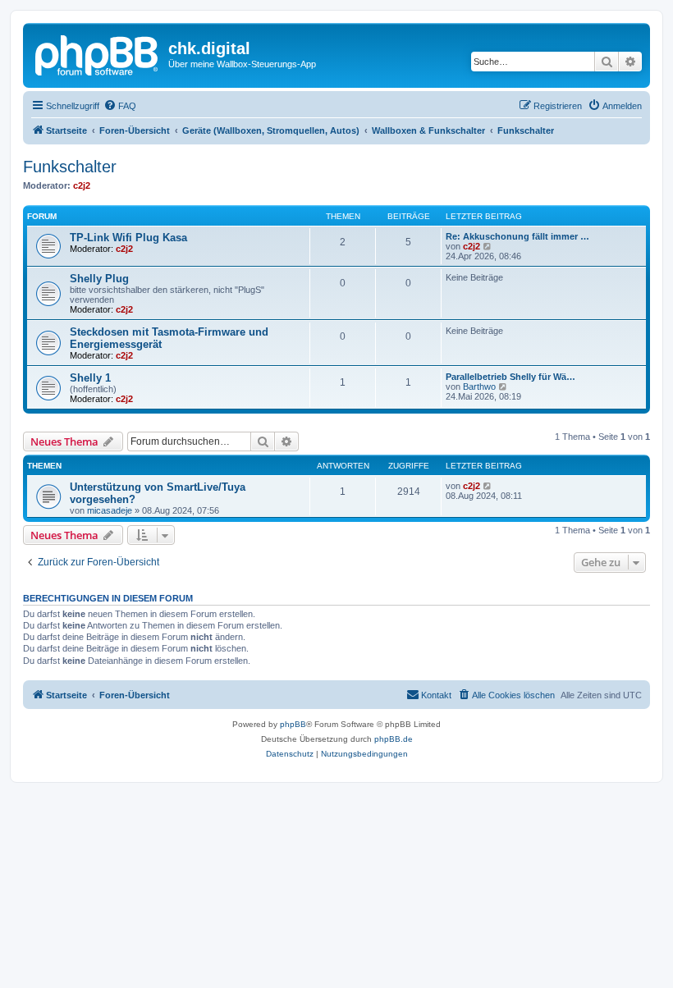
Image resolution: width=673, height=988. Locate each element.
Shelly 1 (90, 378)
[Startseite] (97, 53)
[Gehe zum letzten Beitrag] (488, 486)
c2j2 (81, 185)
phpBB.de (393, 738)
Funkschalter (70, 167)
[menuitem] (119, 106)
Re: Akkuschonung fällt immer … (517, 236)
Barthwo (479, 386)
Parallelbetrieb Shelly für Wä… (510, 377)
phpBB (293, 724)
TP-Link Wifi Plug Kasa (128, 237)
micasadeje (109, 510)
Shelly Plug (99, 278)
